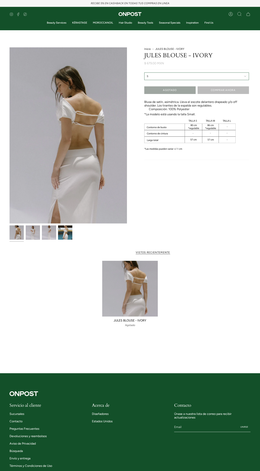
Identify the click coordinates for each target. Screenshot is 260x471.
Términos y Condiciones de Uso (31, 466)
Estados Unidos (102, 421)
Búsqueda (16, 451)
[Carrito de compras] (248, 14)
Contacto (16, 421)
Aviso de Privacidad (23, 443)
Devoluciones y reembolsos (28, 436)
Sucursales (17, 414)
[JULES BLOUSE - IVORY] (130, 289)
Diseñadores (100, 414)
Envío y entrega (20, 458)
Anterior (9, 135)
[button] (239, 14)
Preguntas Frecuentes (24, 428)
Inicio (147, 49)
